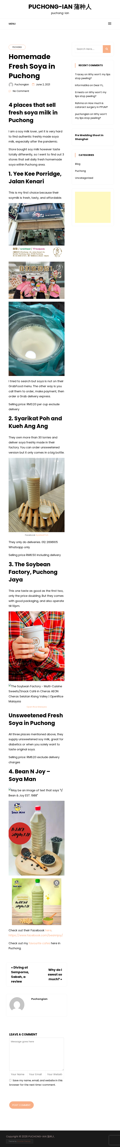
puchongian (22, 84)
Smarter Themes (24, 1141)
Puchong (17, 47)
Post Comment (21, 1105)
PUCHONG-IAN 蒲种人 (60, 6)
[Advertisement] (93, 207)
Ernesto (80, 92)
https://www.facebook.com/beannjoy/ (36, 935)
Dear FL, (98, 85)
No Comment (21, 91)
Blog (77, 164)
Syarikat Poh (42, 535)
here (48, 930)
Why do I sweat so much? (55, 974)
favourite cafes (39, 943)
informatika (82, 85)
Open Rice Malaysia (37, 706)
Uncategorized (84, 178)
